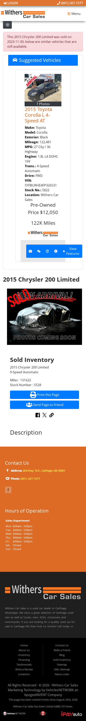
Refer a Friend (62, 650)
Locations (24, 674)
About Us (24, 650)
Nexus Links (62, 674)
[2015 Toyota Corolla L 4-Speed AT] (43, 88)
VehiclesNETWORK (60, 690)
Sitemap (62, 664)
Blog (62, 655)
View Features (72, 251)
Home (24, 645)
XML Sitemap (62, 669)
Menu (75, 13)
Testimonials (24, 664)
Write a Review (24, 669)
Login (12, 3)
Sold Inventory (62, 660)
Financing (24, 660)
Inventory (24, 655)
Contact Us (61, 645)
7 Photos (43, 104)
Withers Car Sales (65, 685)
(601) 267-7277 (71, 3)
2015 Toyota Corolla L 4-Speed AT (38, 115)
